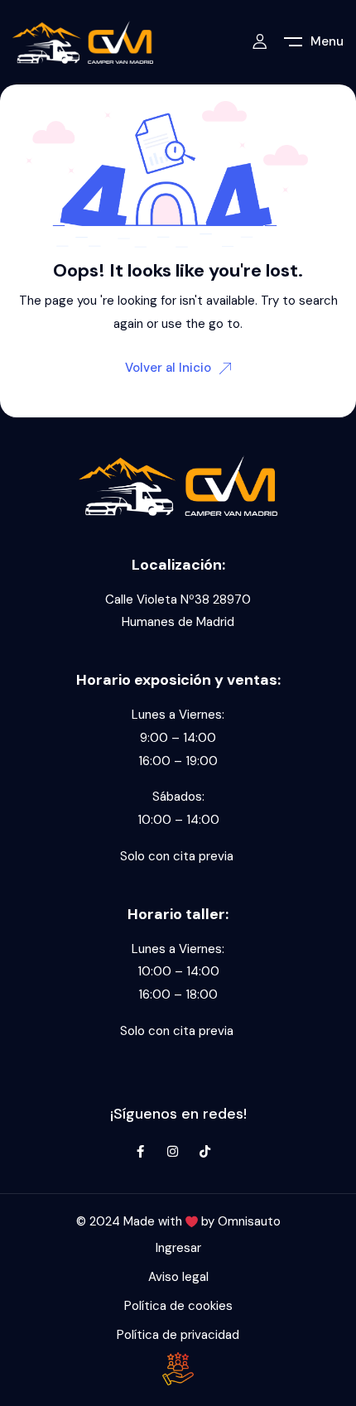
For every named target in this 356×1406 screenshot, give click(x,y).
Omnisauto (249, 1221)
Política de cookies (178, 1306)
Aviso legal (178, 1277)
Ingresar (178, 1248)
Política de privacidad (178, 1335)
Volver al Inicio (168, 367)
